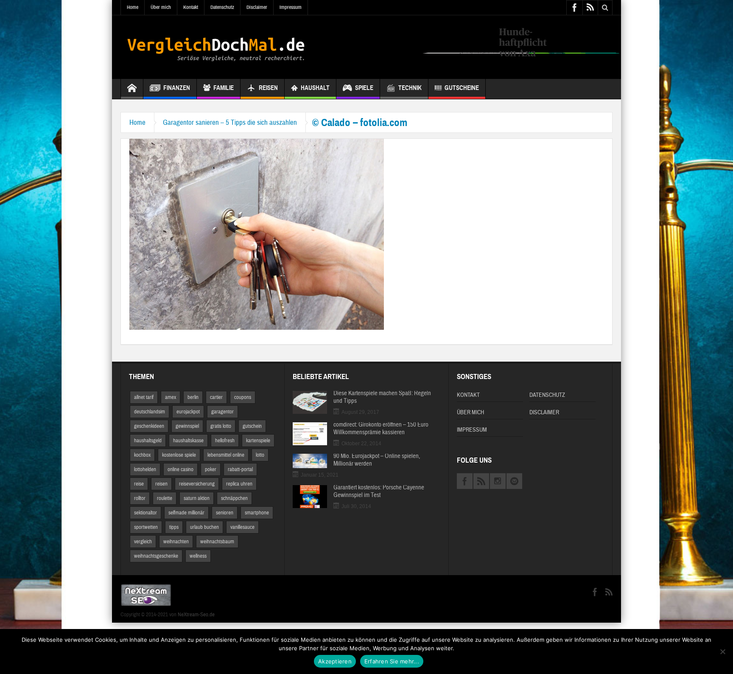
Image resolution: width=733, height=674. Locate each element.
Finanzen (176, 88)
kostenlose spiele (179, 455)
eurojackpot (188, 411)
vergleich (143, 541)
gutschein (252, 426)
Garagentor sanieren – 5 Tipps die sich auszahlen (230, 122)
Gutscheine (462, 88)
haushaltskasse (188, 440)
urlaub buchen (204, 527)
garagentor (222, 411)
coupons (242, 397)
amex (170, 397)
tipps (174, 527)
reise (139, 483)
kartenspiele (258, 440)
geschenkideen (149, 426)
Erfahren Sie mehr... (391, 661)
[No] (722, 651)
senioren (224, 512)
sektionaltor (145, 512)
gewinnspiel (187, 426)
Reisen (268, 88)
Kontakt (190, 7)
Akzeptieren (335, 661)
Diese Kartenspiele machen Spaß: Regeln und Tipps (382, 397)
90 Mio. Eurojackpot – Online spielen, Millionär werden (376, 460)
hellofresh (225, 440)
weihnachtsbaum (217, 541)
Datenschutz (222, 7)
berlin (193, 397)
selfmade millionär (186, 512)
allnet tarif (144, 397)
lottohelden (145, 469)
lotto (260, 455)
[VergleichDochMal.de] (215, 47)
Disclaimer (256, 7)
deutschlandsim (149, 411)
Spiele (364, 88)
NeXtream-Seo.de (196, 614)
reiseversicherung (197, 483)
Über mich (161, 7)
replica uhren (239, 483)
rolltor (139, 498)
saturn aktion (197, 498)
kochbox (142, 455)
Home (132, 7)
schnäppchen (234, 498)
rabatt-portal (240, 469)
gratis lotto (220, 426)
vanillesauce (242, 527)
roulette (164, 498)
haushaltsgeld (148, 440)
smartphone (257, 512)
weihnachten (176, 541)
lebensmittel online (225, 455)
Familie (223, 88)
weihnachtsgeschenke (156, 556)
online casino (180, 469)
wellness (198, 556)
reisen (161, 483)
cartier (216, 397)
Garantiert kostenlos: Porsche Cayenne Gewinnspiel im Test (378, 491)
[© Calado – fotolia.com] (256, 233)
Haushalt (315, 88)
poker (210, 469)
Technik (410, 88)
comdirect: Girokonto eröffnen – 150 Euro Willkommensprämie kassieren (380, 428)
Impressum (291, 7)
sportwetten (146, 527)
